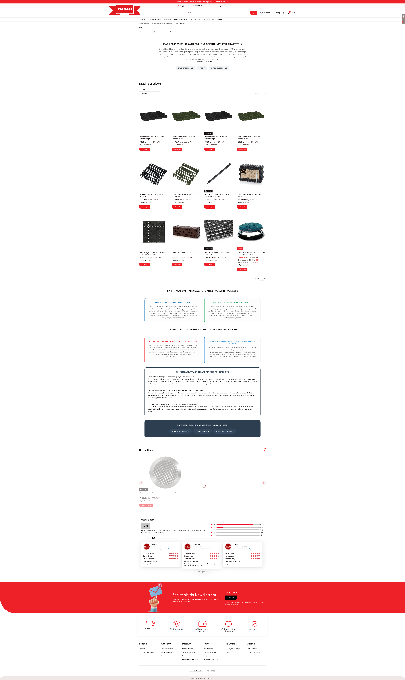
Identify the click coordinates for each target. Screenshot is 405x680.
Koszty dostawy (188, 649)
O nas (249, 656)
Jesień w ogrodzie (180, 19)
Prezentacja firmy (253, 652)
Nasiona (202, 68)
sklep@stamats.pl (185, 6)
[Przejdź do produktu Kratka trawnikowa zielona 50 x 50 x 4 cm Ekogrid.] (186, 174)
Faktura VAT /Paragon (190, 659)
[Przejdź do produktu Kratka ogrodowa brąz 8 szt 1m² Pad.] (186, 232)
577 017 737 (211, 671)
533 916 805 (199, 6)
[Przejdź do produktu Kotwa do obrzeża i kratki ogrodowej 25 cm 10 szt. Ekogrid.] (218, 174)
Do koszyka (144, 149)
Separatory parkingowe (224, 431)
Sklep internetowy (201, 678)
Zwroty (228, 652)
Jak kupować (208, 649)
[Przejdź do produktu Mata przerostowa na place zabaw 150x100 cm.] (218, 232)
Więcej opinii (202, 572)
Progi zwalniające (202, 431)
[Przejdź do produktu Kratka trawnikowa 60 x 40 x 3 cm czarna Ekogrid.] (153, 116)
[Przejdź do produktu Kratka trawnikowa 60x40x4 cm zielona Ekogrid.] (251, 116)
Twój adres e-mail (231, 593)
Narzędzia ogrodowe (219, 68)
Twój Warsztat (195, 19)
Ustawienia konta (167, 649)
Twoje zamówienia (167, 652)
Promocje (167, 19)
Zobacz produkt (146, 505)
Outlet (206, 19)
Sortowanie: (143, 89)
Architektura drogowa (180, 431)
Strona (256, 94)
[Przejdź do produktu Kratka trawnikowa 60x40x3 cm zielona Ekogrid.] (186, 116)
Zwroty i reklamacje (233, 649)
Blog (212, 19)
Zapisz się (230, 598)
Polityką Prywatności (231, 604)
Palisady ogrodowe (185, 68)
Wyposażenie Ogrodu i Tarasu (162, 24)
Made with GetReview (31, 677)
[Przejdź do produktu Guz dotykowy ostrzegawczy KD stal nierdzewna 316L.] (165, 472)
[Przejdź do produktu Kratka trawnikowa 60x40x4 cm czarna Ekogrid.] (218, 116)
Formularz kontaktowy (147, 652)
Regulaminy (208, 656)
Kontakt (220, 19)
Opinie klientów (252, 649)
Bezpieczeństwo (210, 652)
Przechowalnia (166, 656)
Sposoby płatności (188, 652)
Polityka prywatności (211, 659)
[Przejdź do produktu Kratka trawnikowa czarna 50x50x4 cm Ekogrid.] (153, 174)
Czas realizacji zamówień (191, 656)
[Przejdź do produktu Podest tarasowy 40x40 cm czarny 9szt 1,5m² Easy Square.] (153, 232)
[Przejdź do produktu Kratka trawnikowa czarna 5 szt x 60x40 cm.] (251, 174)
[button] (253, 13)
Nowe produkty (155, 19)
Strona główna (144, 24)
